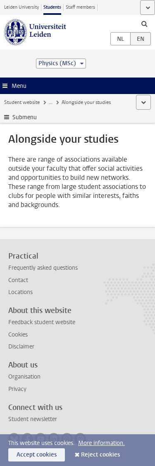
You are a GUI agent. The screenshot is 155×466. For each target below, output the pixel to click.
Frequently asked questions (43, 268)
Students (52, 7)
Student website (22, 102)
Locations (20, 292)
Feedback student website (41, 322)
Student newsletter (32, 419)
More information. (101, 443)
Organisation (24, 377)
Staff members (80, 7)
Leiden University (21, 7)
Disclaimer (21, 347)
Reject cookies (100, 455)
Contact (18, 280)
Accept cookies (37, 455)
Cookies (18, 335)
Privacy (17, 389)
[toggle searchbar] (144, 23)
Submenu (24, 117)
